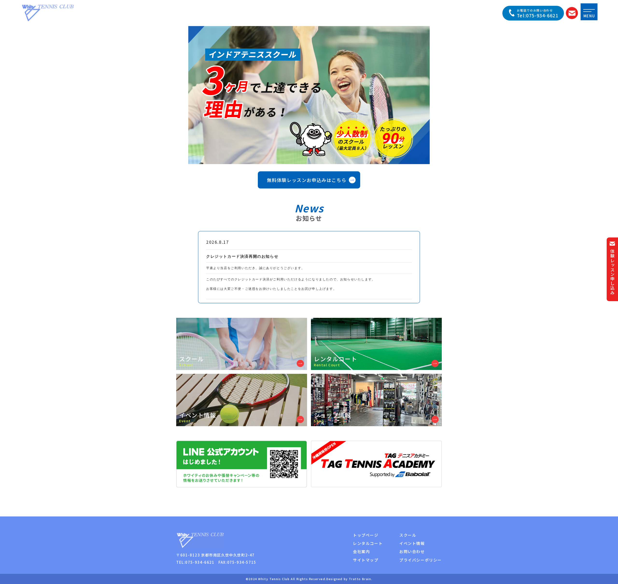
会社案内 (361, 551)
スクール (407, 535)
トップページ (366, 535)
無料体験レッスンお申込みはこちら (307, 180)
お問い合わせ (412, 551)
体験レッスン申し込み (612, 272)
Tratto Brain (360, 579)
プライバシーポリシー (420, 560)
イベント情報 (412, 543)
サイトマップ (366, 560)
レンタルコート (368, 543)
